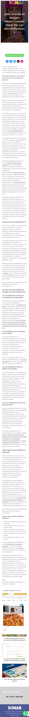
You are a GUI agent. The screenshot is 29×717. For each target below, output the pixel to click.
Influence (21, 548)
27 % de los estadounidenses (14, 131)
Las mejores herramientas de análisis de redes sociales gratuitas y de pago (14, 659)
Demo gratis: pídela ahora (14, 55)
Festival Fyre (12, 93)
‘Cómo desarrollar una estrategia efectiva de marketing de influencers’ (14, 499)
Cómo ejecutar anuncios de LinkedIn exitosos (14, 680)
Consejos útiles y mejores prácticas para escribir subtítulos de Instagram (14, 639)
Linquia (6, 273)
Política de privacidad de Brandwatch (14, 713)
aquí (21, 576)
